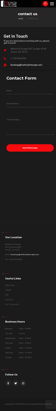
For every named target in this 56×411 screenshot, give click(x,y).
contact (9, 300)
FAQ (7, 295)
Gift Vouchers (12, 304)
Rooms (8, 290)
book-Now (10, 285)
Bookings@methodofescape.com (26, 65)
